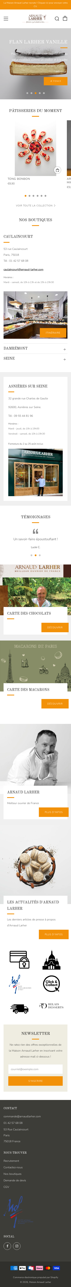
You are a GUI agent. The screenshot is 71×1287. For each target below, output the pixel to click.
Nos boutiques (12, 1174)
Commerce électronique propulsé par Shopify (35, 1277)
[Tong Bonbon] (35, 148)
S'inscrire (35, 1081)
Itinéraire (53, 332)
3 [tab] (35, 93)
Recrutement (11, 1161)
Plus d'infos (54, 934)
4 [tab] (40, 93)
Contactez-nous (13, 1167)
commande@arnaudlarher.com (22, 1116)
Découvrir (55, 627)
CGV (6, 1187)
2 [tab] (31, 93)
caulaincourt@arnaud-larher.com (23, 269)
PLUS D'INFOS (54, 812)
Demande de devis (15, 1180)
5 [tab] (44, 93)
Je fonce (55, 81)
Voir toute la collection (34, 205)
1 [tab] (27, 93)
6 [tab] (45, 196)
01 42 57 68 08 (13, 1123)
